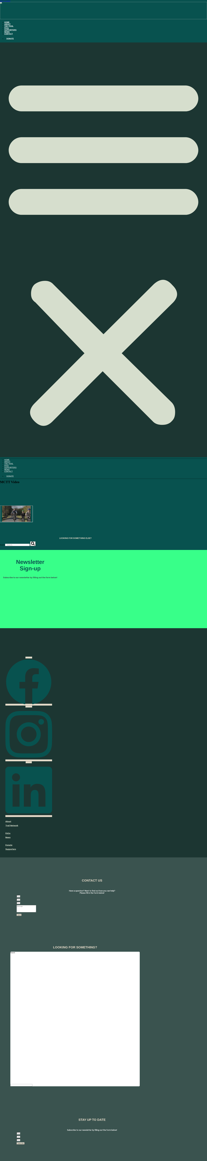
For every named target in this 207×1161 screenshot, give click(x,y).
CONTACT (8, 34)
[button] (103, 249)
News (7, 837)
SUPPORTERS (10, 30)
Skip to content (5, 1)
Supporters (10, 849)
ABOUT (7, 24)
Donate (8, 845)
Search (2, 545)
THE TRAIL (8, 26)
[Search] (33, 543)
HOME (6, 22)
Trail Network (11, 825)
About (8, 821)
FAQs (6, 28)
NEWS (7, 32)
